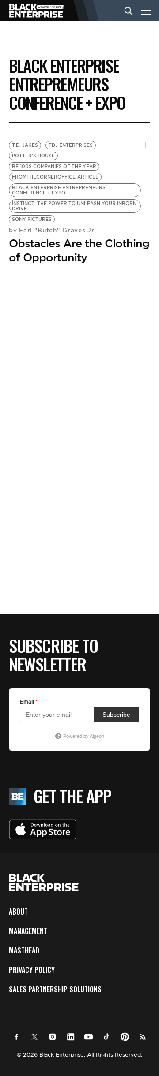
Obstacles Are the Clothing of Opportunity (79, 250)
